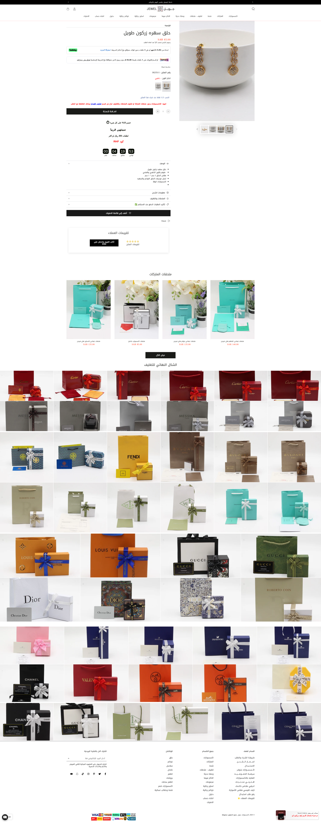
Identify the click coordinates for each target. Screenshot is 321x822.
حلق (171, 758)
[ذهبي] (166, 86)
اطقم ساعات (167, 782)
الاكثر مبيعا (209, 778)
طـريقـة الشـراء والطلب (245, 758)
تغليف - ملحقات (207, 770)
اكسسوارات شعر (165, 786)
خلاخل (170, 770)
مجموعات (210, 782)
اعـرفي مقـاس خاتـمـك (245, 786)
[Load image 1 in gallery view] (229, 129)
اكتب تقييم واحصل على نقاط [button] (104, 243)
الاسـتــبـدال (250, 766)
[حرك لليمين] (68, 2)
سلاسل (169, 766)
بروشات (169, 778)
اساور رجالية (208, 786)
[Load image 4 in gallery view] (204, 129)
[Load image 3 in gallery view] (213, 129)
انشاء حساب (208, 798)
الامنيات (210, 802)
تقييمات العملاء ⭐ (246, 798)
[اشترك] (67, 758)
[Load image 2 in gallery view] (221, 129)
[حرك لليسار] (252, 2)
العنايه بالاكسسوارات (245, 778)
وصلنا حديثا (209, 774)
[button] (253, 9)
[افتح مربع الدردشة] (5, 817)
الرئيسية (168, 25)
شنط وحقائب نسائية (164, 790)
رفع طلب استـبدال (247, 794)
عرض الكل (160, 355)
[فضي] (158, 86)
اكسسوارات (209, 758)
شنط (211, 766)
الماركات (210, 762)
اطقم (170, 774)
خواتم (170, 762)
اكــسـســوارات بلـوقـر (246, 770)
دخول (211, 794)
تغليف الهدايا (96, 104)
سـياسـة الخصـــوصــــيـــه (244, 774)
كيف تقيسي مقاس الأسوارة (242, 790)
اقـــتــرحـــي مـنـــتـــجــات (245, 782)
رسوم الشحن (166, 42)
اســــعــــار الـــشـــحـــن (246, 762)
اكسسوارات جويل (243, 814)
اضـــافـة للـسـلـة (109, 111)
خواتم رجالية (208, 790)
